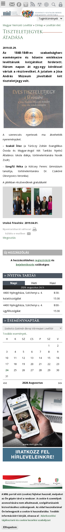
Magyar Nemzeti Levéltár (17, 25)
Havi (53, 283)
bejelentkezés (25, 264)
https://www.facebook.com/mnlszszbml (19, 4)
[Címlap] (12, 13)
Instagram (26, 4)
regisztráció (43, 260)
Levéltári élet (53, 25)
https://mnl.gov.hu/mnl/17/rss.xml (32, 4)
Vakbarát (39, 4)
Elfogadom (10, 527)
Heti (34, 283)
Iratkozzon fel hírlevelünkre (12, 4)
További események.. (15, 333)
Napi (13, 283)
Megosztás (9, 237)
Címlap (39, 25)
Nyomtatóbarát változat (17, 229)
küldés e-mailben (15, 233)
